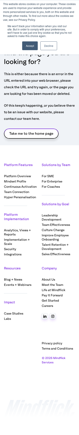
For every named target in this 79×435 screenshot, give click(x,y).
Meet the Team (52, 285)
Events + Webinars (17, 285)
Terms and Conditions (57, 348)
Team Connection (16, 192)
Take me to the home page (31, 133)
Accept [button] (30, 46)
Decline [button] (48, 46)
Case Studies (13, 313)
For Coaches (51, 187)
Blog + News (13, 279)
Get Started (50, 300)
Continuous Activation (20, 187)
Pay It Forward (52, 295)
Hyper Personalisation (20, 197)
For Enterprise (52, 181)
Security (10, 249)
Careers (47, 306)
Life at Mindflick (53, 290)
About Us (48, 279)
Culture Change (53, 230)
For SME (48, 176)
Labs (7, 319)
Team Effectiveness (56, 225)
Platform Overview (17, 176)
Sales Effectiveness (56, 254)
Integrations (13, 254)
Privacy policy (52, 343)
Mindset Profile (15, 181)
